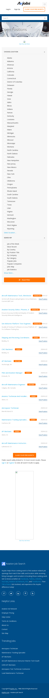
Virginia (9, 211)
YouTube (5, 581)
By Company (12, 255)
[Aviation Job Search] (23, 4)
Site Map (5, 633)
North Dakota (12, 153)
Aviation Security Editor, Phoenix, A (15, 309)
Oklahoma (11, 181)
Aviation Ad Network (16, 581)
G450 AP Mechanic (9, 665)
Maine (9, 130)
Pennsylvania (12, 188)
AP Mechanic (7, 361)
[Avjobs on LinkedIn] (18, 593)
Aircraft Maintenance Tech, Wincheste (16, 295)
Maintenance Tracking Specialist (13, 653)
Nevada (10, 170)
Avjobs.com (5, 692)
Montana (10, 147)
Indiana (10, 109)
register (11, 463)
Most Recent (12, 247)
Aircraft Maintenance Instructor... (14, 443)
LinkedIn (38, 579)
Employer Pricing (8, 613)
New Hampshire (13, 160)
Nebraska (10, 157)
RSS (26, 581)
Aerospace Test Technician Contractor (16, 669)
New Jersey (11, 164)
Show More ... (9, 273)
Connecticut (11, 78)
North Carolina (12, 150)
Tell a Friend (6, 584)
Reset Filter (26, 280)
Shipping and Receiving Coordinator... (16, 337)
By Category (11, 258)
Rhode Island (12, 191)
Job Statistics (12, 269)
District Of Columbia (14, 82)
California (10, 71)
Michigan (10, 133)
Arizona (10, 68)
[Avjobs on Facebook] (4, 593)
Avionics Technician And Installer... (15, 396)
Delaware (10, 85)
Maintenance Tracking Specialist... (14, 420)
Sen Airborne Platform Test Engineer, (16, 323)
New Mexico (11, 167)
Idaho (9, 102)
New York (10, 174)
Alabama (10, 61)
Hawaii (9, 95)
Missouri (10, 140)
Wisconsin (11, 222)
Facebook (24, 579)
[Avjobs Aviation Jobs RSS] (32, 593)
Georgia (10, 92)
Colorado (10, 75)
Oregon (10, 184)
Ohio (9, 177)
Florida (9, 89)
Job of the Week (13, 244)
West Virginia (12, 225)
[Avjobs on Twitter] (11, 593)
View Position (43, 299)
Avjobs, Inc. (13, 689)
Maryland (10, 126)
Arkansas (10, 65)
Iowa (9, 99)
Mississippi (11, 143)
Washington (11, 218)
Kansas (10, 112)
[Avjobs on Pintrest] (25, 593)
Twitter (31, 579)
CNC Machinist (7, 349)
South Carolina (12, 194)
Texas (9, 205)
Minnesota (11, 136)
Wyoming (10, 229)
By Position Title (13, 252)
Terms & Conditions (9, 621)
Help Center (6, 617)
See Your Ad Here (24, 44)
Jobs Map (10, 267)
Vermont (10, 215)
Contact (5, 629)
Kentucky (10, 116)
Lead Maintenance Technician (13, 673)
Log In (8, 9)
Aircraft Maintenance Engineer (13, 384)
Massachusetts (12, 123)
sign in (4, 463)
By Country (11, 249)
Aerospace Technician (10, 408)
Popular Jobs (12, 261)
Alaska (9, 58)
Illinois (9, 106)
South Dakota (12, 198)
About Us (5, 625)
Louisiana (10, 119)
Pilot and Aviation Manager (12, 373)
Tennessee (11, 201)
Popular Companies (14, 264)
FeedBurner (36, 581)
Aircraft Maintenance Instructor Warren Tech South (20, 661)
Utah (9, 208)
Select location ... (10, 233)
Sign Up (17, 9)
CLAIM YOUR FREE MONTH (34, 9)
